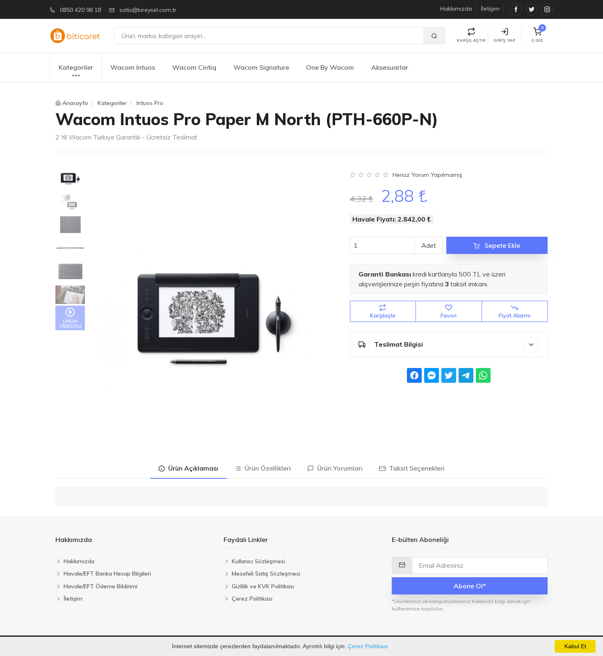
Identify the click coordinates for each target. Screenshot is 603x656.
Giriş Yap (504, 40)
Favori (449, 315)
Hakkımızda (456, 8)
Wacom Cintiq (194, 67)
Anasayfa (75, 103)
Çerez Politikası (368, 646)
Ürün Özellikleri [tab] (266, 468)
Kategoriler (76, 67)
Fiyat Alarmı (514, 315)
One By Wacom (330, 67)
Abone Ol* (470, 586)
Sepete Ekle (501, 245)
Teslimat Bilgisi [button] (397, 344)
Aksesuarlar (389, 67)
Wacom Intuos (132, 67)
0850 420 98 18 (80, 10)
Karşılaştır (383, 315)
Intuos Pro (150, 103)
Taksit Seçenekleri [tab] (415, 468)
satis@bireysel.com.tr (147, 10)
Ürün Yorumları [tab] (338, 468)
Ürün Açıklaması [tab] (191, 468)
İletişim (490, 8)
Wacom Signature (261, 67)
